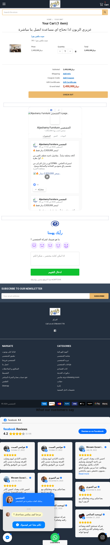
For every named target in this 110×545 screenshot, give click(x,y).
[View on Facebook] (6, 448)
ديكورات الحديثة (63, 373)
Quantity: (61, 47)
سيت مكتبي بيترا (37, 36)
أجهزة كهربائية (62, 352)
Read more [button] (84, 473)
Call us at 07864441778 (55, 324)
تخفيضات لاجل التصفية (66, 390)
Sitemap (5, 386)
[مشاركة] (59, 110)
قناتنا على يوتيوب (8, 352)
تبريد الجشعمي (63, 360)
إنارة (59, 386)
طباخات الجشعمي (64, 364)
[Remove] (76, 51)
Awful (34, 245)
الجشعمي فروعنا (8, 360)
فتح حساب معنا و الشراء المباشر (14, 377)
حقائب (59, 381)
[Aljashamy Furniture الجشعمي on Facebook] (55, 119)
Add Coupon (68, 78)
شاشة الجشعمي (63, 356)
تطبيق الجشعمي (8, 356)
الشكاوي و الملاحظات (10, 369)
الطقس (5, 381)
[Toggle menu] (4, 4)
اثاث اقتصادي (62, 369)
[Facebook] (55, 331)
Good (58, 245)
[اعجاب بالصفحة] (51, 110)
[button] (55, 537)
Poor (42, 245)
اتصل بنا (5, 364)
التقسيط (5, 373)
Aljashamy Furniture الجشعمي (54, 127)
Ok (50, 245)
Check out (68, 95)
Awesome (66, 245)
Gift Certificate (69, 82)
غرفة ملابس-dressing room (68, 377)
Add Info (67, 74)
